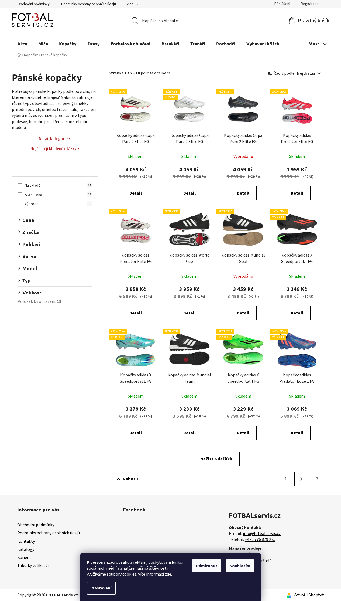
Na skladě (58, 185)
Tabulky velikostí (33, 566)
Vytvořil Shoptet (309, 595)
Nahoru (130, 479)
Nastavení (101, 588)
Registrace (310, 3)
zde (168, 574)
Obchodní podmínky (33, 4)
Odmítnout (206, 566)
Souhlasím (240, 566)
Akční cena (58, 195)
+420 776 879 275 (260, 539)
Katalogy (25, 549)
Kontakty (26, 541)
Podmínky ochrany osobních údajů (88, 4)
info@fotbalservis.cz (262, 534)
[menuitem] (22, 43)
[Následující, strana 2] (301, 479)
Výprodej (58, 204)
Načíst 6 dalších (216, 459)
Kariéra (24, 558)
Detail (135, 193)
